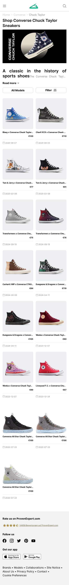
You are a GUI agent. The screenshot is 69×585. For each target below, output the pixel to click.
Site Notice (53, 567)
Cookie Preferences (14, 575)
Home (6, 14)
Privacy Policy (25, 571)
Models (18, 567)
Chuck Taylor (37, 14)
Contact (42, 571)
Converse (19, 14)
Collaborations (35, 567)
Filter (48, 90)
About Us (8, 571)
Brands (7, 567)
